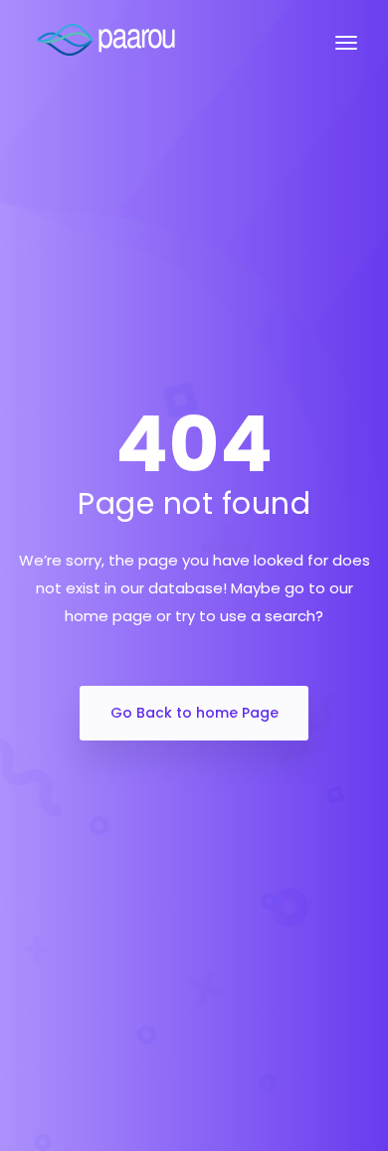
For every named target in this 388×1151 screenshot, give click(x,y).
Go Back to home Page (194, 713)
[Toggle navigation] (346, 53)
